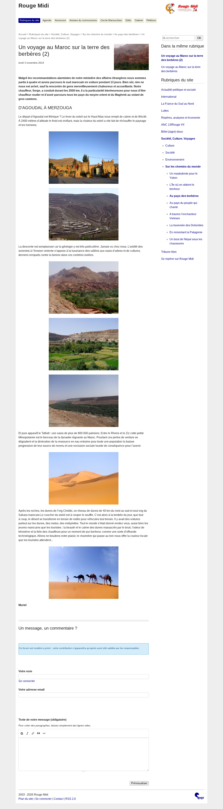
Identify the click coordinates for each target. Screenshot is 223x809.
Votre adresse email (31, 689)
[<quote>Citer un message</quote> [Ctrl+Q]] (38, 733)
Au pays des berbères (126, 34)
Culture (169, 145)
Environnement (174, 159)
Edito (128, 20)
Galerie (139, 20)
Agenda (47, 20)
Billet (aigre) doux (172, 131)
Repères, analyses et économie (180, 117)
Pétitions (151, 20)
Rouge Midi (33, 5)
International (168, 96)
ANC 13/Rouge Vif (172, 124)
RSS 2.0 (70, 798)
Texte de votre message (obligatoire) (42, 719)
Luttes (165, 110)
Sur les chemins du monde (97, 34)
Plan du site (25, 798)
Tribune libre (169, 251)
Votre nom (25, 671)
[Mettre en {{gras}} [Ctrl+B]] (22, 733)
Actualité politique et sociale (178, 89)
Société (170, 152)
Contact (58, 798)
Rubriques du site (29, 20)
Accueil (22, 34)
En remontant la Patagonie (186, 232)
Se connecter (26, 681)
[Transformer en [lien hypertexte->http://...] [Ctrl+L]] (33, 733)
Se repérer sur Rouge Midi (177, 258)
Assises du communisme (83, 20)
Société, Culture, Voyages (65, 34)
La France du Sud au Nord (177, 103)
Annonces (60, 20)
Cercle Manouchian (111, 20)
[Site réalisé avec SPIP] (199, 796)
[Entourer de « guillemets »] (44, 733)
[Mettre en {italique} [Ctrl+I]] (27, 733)
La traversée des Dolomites (186, 225)
